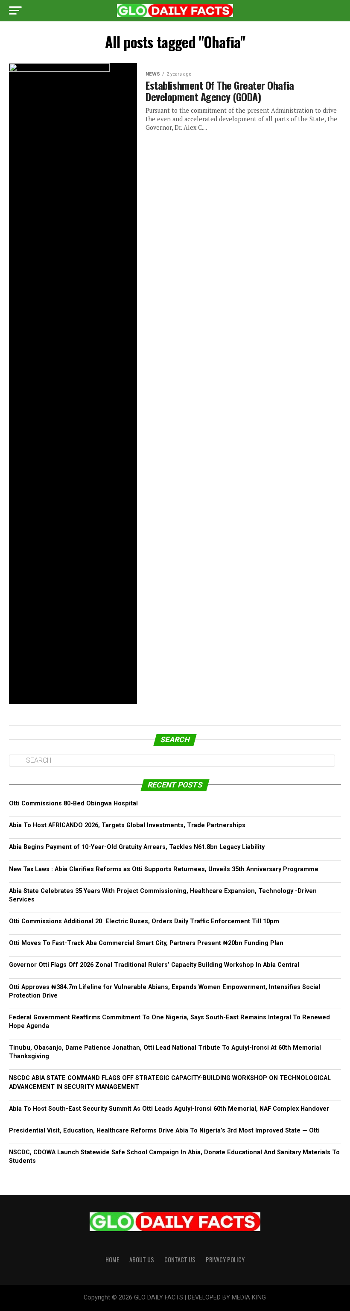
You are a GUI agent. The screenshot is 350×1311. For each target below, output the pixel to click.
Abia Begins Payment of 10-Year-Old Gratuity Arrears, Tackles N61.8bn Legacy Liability (137, 847)
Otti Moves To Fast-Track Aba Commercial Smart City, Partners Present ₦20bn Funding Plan (146, 943)
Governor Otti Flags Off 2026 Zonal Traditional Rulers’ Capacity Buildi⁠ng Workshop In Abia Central (155, 965)
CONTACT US (179, 1259)
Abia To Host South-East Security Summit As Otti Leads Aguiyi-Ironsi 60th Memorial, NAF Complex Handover (169, 1108)
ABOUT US (141, 1259)
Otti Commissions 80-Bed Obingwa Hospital (73, 803)
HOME (112, 1259)
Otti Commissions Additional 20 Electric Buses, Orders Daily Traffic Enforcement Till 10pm (145, 921)
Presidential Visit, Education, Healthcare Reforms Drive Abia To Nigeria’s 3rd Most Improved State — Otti (164, 1130)
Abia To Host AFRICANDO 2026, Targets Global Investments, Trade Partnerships (127, 825)
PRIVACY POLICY (225, 1259)
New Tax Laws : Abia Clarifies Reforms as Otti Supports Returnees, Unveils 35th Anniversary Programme (163, 869)
